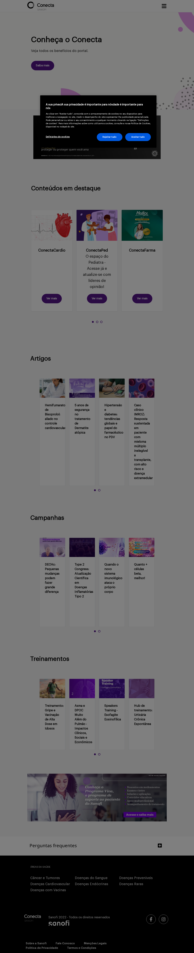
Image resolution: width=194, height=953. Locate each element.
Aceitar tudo (138, 137)
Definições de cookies (58, 137)
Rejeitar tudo (109, 137)
